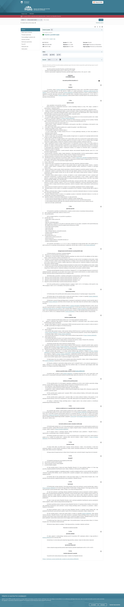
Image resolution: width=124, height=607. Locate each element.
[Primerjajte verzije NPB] (60, 59)
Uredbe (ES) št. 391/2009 (81, 157)
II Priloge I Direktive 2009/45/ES (63, 353)
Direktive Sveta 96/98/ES (67, 307)
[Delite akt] (100, 27)
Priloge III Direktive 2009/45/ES (61, 429)
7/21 (54, 39)
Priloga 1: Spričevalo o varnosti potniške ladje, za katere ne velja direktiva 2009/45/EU (61, 559)
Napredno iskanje (99, 22)
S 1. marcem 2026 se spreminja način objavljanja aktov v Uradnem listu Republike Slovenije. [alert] (41, 16)
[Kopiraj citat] (52, 30)
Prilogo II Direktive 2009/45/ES (49, 488)
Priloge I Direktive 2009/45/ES (51, 332)
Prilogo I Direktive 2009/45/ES (64, 334)
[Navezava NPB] (99, 81)
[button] (72, 29)
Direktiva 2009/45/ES (62, 95)
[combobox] (34, 20)
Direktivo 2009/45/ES (61, 89)
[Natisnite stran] (102, 27)
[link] (24, 14)
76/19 (51, 39)
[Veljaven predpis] (43, 34)
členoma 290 (73, 416)
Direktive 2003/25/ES (82, 412)
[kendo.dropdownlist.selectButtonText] (41, 20)
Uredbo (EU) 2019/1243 (54, 415)
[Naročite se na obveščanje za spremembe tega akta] (95, 27)
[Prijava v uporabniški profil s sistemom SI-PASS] (97, 2)
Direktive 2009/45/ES (68, 92)
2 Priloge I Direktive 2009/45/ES (67, 118)
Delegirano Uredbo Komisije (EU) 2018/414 (52, 308)
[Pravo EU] (101, 85)
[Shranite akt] (97, 27)
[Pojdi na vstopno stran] (25, 3)
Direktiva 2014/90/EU (69, 311)
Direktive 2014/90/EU (75, 305)
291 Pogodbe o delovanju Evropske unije (85, 416)
